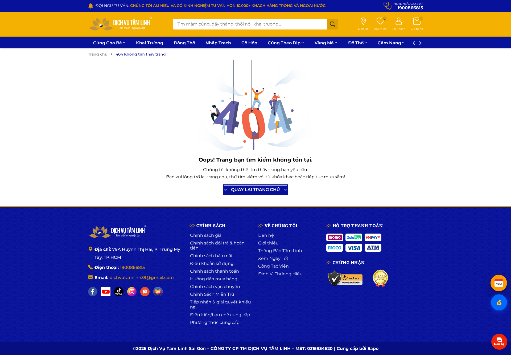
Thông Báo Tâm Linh (280, 250)
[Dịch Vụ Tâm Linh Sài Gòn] (120, 24)
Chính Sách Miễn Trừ (212, 294)
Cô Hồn (249, 42)
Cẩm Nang (389, 42)
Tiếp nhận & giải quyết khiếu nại (220, 304)
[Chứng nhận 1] (345, 278)
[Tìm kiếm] (332, 24)
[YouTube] (105, 291)
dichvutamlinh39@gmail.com (142, 277)
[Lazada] (158, 291)
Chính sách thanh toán (214, 271)
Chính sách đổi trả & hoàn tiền (217, 245)
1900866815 (132, 267)
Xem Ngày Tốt (273, 258)
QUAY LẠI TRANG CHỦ (255, 189)
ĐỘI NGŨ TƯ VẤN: (210, 5)
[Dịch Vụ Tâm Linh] (117, 232)
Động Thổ (184, 42)
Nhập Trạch (218, 42)
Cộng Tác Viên (273, 266)
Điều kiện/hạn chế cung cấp (220, 314)
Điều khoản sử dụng (212, 263)
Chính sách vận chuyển (215, 286)
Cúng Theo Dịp (284, 42)
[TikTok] (118, 291)
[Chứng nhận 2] (380, 278)
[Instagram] (132, 291)
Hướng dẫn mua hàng (213, 278)
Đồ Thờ (356, 42)
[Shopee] (145, 291)
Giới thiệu (268, 243)
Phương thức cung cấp (215, 322)
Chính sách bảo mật (211, 255)
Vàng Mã (324, 42)
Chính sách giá (205, 235)
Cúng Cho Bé (107, 42)
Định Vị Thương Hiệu (280, 273)
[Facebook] (92, 291)
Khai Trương (149, 42)
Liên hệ (266, 235)
